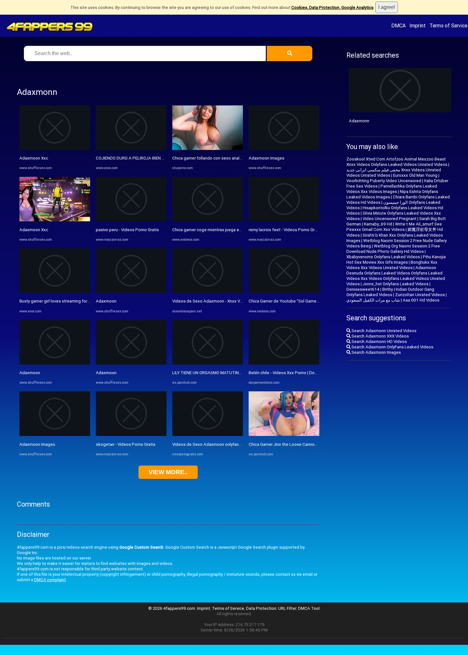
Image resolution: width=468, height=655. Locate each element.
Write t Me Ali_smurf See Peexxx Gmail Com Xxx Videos (394, 226)
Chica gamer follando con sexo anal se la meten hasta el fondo (231, 158)
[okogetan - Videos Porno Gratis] (131, 434)
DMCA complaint (50, 579)
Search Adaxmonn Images (376, 352)
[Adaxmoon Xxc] (54, 148)
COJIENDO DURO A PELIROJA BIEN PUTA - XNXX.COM (146, 158)
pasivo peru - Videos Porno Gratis (127, 229)
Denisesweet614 (362, 289)
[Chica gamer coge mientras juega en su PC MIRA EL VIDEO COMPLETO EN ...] (207, 220)
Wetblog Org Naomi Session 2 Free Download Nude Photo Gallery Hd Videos (393, 248)
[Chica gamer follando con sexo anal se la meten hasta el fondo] (207, 148)
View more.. (168, 472)
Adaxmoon (29, 372)
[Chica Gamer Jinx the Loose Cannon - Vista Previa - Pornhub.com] (284, 434)
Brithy (387, 289)
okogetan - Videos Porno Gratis (125, 444)
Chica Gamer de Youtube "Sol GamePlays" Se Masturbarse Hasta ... (312, 301)
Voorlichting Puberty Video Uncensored (383, 180)
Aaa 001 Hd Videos (421, 300)
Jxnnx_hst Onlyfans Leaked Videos (396, 284)
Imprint (417, 25)
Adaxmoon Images (37, 444)
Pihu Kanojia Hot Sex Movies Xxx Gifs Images (396, 259)
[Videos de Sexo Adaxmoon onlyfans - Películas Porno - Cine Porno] (207, 434)
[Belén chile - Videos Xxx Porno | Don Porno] (284, 363)
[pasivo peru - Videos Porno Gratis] (131, 220)
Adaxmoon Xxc (33, 158)
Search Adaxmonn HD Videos (379, 341)
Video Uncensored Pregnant (389, 218)
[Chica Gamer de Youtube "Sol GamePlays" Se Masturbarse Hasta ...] (284, 291)
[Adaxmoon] (54, 363)
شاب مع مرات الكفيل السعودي (373, 300)
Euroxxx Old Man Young (415, 175)
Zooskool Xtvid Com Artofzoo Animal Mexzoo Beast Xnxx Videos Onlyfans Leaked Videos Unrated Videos (396, 161)
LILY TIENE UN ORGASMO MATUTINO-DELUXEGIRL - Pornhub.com (233, 372)
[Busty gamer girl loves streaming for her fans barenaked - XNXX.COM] (54, 291)
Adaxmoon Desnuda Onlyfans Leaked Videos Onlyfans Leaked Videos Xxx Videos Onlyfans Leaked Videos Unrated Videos (395, 276)
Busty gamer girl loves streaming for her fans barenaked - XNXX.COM (84, 301)
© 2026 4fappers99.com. (172, 608)
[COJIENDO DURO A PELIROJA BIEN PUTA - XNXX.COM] (131, 148)
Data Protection (261, 608)
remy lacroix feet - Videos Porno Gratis (285, 229)
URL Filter (287, 608)
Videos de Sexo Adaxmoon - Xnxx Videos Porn (216, 301)
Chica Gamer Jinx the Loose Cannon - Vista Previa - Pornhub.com (310, 444)
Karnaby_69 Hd (378, 224)
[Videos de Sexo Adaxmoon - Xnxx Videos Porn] (207, 291)
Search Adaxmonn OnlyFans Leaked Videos (392, 347)
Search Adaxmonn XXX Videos (380, 336)
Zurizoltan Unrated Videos (420, 294)
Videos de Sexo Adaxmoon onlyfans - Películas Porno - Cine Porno (235, 444)
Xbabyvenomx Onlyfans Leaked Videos (383, 257)
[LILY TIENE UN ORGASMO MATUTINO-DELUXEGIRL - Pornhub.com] (207, 363)
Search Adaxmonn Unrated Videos (383, 330)
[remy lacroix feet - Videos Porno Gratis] (284, 220)
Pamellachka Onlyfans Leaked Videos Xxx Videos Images (391, 188)
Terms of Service (448, 25)
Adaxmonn (359, 121)
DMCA (398, 25)
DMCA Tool (309, 608)
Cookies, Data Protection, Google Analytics (332, 7)
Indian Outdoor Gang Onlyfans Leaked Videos (390, 292)
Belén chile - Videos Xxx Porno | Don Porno (289, 372)
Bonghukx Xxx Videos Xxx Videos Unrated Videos (391, 265)
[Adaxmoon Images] (54, 434)
